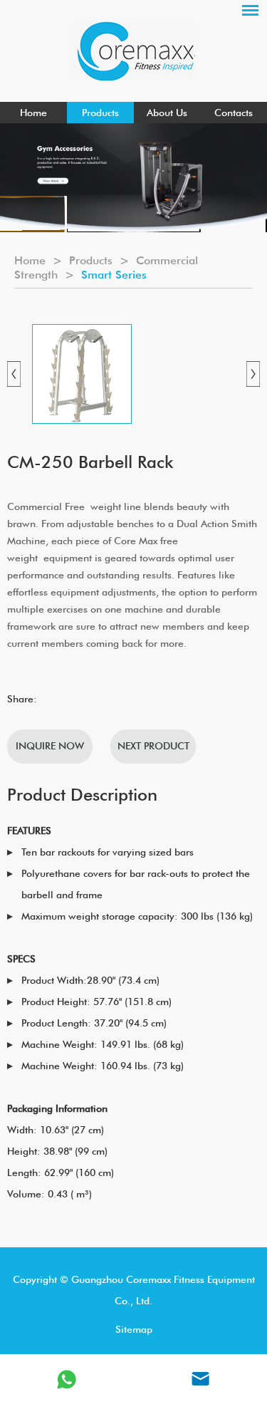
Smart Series (114, 274)
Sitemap (133, 1329)
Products (100, 112)
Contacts (233, 112)
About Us (167, 112)
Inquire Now (50, 746)
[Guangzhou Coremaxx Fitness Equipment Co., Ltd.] (133, 51)
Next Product (153, 746)
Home (33, 112)
